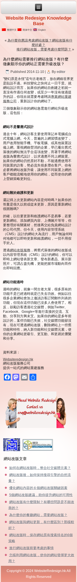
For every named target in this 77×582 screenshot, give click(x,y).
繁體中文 (11, 30)
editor (61, 72)
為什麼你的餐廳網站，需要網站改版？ (38, 515)
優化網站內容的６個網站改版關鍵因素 (38, 488)
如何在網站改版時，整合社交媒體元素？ (40, 468)
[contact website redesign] (39, 409)
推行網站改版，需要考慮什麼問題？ (43, 49)
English (41, 30)
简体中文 (26, 30)
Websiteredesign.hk (18, 359)
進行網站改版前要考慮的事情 (31, 548)
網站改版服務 (20, 250)
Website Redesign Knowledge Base (38, 20)
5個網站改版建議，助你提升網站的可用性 (41, 495)
